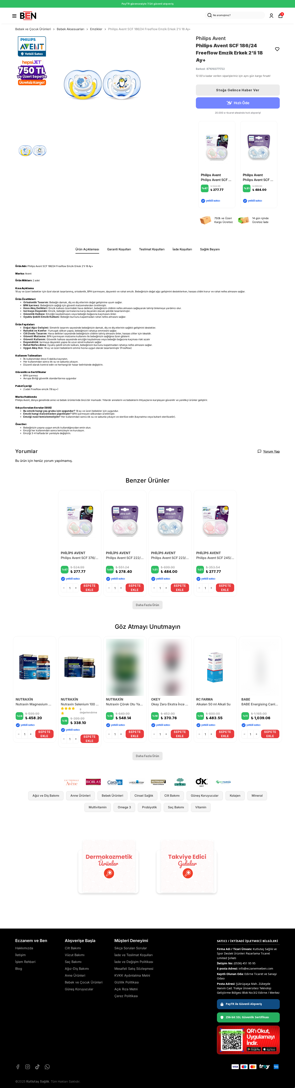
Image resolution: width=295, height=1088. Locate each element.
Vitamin (200, 807)
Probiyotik (149, 807)
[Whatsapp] (47, 1066)
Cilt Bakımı (172, 795)
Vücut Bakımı (74, 955)
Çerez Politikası (126, 996)
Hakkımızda (24, 948)
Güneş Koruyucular (205, 795)
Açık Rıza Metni (126, 989)
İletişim (20, 955)
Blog (18, 969)
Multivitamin (98, 807)
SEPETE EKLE (89, 588)
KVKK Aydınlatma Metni (132, 975)
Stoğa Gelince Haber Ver (237, 90)
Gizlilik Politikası (126, 982)
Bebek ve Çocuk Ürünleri (33, 29)
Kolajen (235, 795)
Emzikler (96, 29)
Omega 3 (124, 807)
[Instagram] (27, 1066)
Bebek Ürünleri (112, 795)
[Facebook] (17, 1066)
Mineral (257, 795)
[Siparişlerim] (271, 15)
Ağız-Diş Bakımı (77, 969)
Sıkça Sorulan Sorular (130, 948)
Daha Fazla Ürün (147, 605)
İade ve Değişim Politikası (133, 962)
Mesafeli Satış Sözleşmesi (133, 969)
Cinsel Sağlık (143, 795)
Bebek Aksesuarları (70, 29)
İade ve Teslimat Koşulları (133, 955)
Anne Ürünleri (80, 795)
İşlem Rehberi (25, 962)
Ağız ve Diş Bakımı (46, 795)
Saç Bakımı (176, 807)
